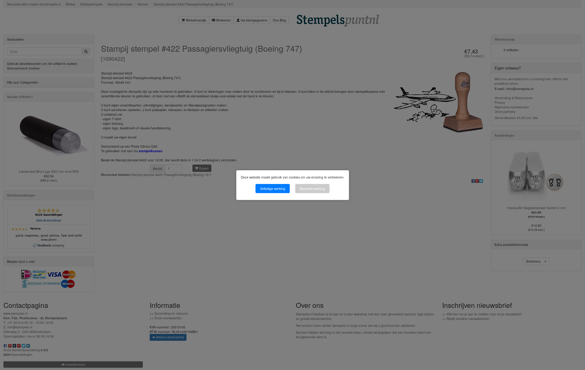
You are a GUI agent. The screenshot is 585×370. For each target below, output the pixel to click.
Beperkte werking (312, 188)
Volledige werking (272, 188)
